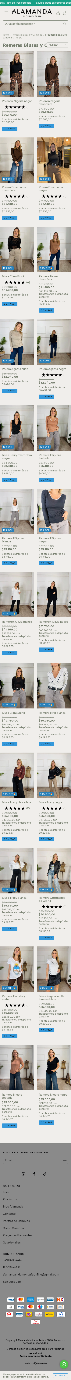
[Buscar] (64, 24)
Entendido (60, 1376)
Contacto (9, 1213)
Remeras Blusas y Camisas (27, 34)
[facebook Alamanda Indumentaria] (34, 1174)
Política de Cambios (16, 1221)
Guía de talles (12, 1242)
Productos (10, 1199)
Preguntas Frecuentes (17, 1235)
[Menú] (6, 13)
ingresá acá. (35, 1353)
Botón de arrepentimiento (36, 1356)
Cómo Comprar (13, 1228)
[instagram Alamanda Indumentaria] (24, 1174)
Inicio (6, 34)
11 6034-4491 (11, 1267)
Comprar (10, 128)
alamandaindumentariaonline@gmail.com (31, 1274)
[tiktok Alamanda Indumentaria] (44, 1174)
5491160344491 (13, 1260)
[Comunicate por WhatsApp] (64, 1364)
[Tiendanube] (35, 1363)
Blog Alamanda (13, 1206)
